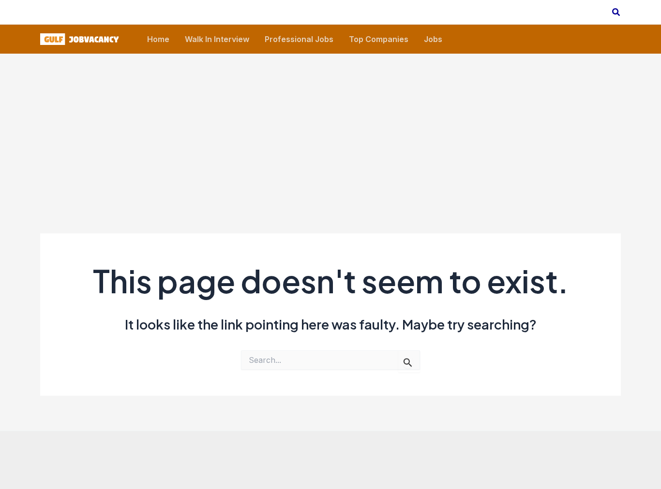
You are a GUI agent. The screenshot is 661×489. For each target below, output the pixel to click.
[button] (616, 12)
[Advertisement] (330, 126)
